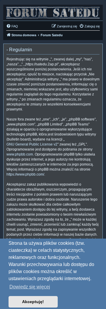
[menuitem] (12, 26)
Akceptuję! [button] (33, 301)
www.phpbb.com (19, 154)
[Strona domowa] (53, 11)
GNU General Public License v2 (31, 144)
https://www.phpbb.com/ (25, 174)
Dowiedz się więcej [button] (29, 286)
